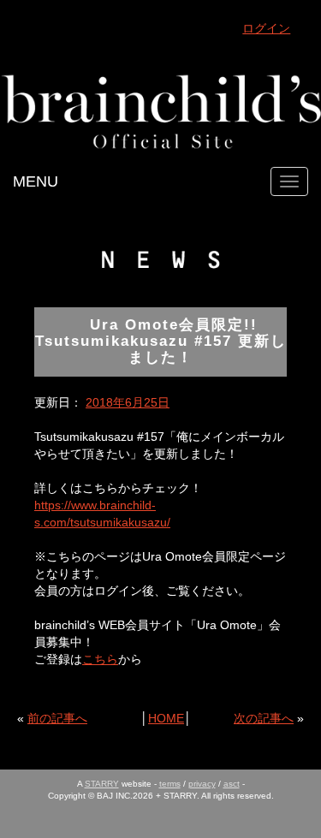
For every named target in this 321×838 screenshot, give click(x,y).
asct (231, 783)
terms (170, 783)
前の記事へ (57, 718)
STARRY (102, 783)
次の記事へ (264, 718)
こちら (100, 659)
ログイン (266, 28)
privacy (202, 783)
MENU (35, 181)
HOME (166, 718)
